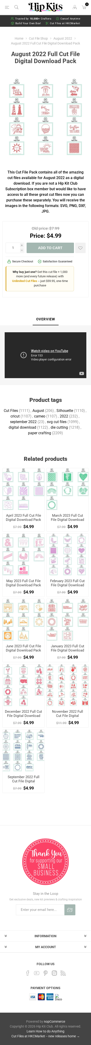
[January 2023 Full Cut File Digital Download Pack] (67, 620)
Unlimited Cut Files (24, 281)
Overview (45, 319)
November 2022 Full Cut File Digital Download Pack (67, 715)
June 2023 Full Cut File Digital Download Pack (23, 648)
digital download (22, 427)
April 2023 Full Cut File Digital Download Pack (23, 517)
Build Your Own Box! (28, 23)
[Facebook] (28, 973)
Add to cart (50, 248)
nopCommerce (54, 1021)
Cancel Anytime (70, 18)
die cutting (59, 427)
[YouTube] (36, 973)
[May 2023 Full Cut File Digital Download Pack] (23, 554)
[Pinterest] (45, 973)
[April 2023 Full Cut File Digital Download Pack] (23, 489)
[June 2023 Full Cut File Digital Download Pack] (23, 620)
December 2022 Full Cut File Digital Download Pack (23, 715)
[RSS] (63, 973)
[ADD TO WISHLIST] (80, 248)
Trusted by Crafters (33, 18)
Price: (37, 235)
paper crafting (39, 433)
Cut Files (11, 410)
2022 (64, 416)
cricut (15, 416)
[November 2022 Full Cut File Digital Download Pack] (67, 685)
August (38, 410)
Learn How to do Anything (45, 1031)
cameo (39, 416)
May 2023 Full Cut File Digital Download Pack (23, 583)
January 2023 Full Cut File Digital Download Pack (67, 650)
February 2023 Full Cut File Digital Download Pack (67, 585)
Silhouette (64, 410)
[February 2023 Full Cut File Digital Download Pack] (67, 554)
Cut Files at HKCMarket (65, 23)
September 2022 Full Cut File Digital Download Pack (23, 781)
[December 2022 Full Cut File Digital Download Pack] (23, 685)
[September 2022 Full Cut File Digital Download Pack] (23, 750)
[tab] (45, 319)
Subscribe (69, 909)
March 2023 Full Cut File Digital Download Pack (67, 519)
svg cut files (56, 422)
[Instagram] (54, 973)
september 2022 (23, 422)
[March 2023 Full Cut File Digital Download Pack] (67, 489)
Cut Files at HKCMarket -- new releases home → (45, 1036)
